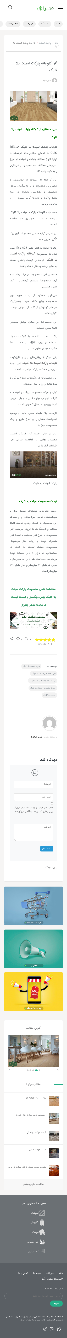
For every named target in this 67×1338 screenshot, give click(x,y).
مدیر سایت (46, 80)
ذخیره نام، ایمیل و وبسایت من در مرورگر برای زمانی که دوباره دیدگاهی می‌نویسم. (33, 809)
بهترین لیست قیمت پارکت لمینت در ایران (27, 1167)
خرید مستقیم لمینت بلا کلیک (43, 673)
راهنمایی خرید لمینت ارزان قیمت (31, 1115)
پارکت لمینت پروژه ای (36, 1098)
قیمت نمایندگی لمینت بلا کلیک (42, 688)
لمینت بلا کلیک (49, 695)
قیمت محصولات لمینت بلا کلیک (42, 680)
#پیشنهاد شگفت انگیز (52, 1279)
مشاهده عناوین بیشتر (33, 1184)
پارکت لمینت (45, 43)
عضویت (56, 1303)
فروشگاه (44, 24)
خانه (58, 24)
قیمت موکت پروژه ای (36, 1132)
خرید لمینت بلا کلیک (31, 666)
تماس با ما (13, 24)
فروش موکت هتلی (37, 1150)
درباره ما (29, 24)
